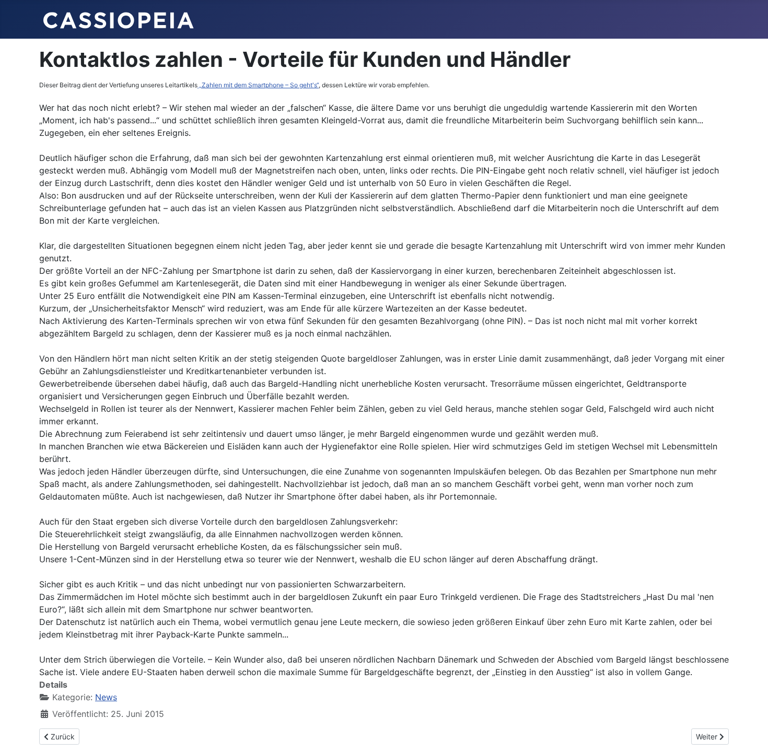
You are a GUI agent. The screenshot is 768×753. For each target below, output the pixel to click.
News (106, 697)
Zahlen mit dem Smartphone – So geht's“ (258, 85)
